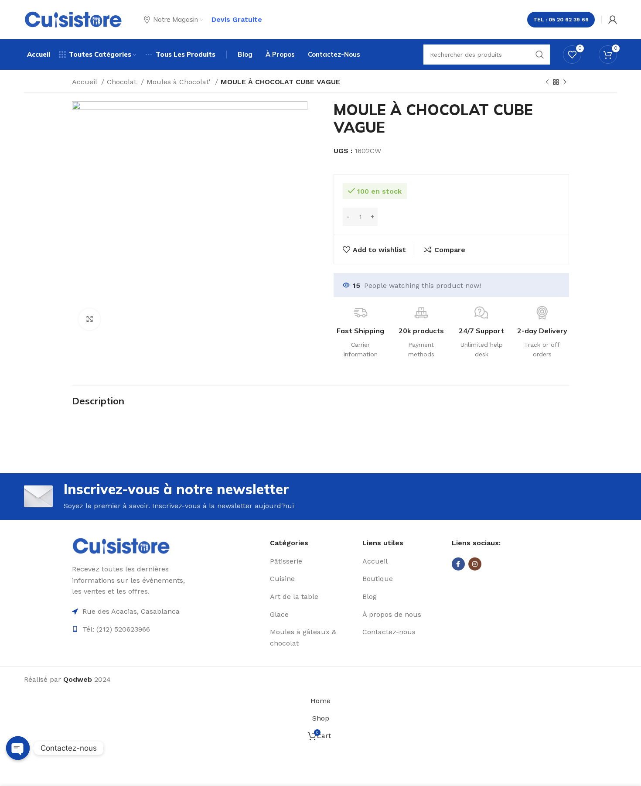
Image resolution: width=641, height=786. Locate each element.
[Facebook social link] (458, 564)
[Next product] (564, 82)
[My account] (612, 19)
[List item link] (313, 561)
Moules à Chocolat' (180, 82)
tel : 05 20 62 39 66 (561, 20)
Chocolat (123, 82)
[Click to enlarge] (89, 319)
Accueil (85, 82)
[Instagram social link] (474, 564)
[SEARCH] (540, 54)
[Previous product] (547, 82)
